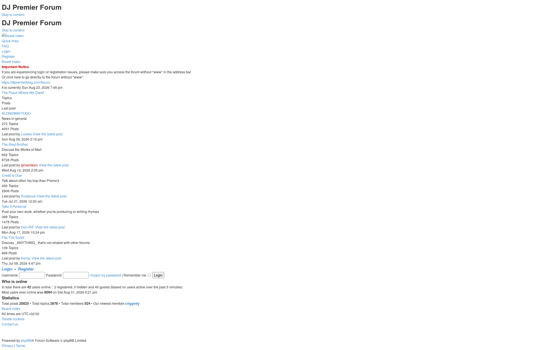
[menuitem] (5, 46)
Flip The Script (13, 237)
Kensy (26, 258)
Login (7, 269)
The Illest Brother (15, 144)
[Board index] (13, 35)
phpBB (26, 340)
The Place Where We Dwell (23, 92)
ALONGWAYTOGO (16, 113)
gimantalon (29, 164)
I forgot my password (105, 275)
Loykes (26, 133)
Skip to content (13, 14)
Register (26, 269)
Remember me (135, 275)
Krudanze (28, 196)
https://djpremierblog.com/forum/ (26, 82)
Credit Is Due (12, 175)
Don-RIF (27, 227)
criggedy (132, 303)
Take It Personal (14, 206)
